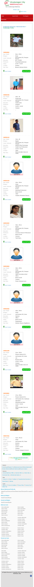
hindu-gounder (4, 510)
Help (10, 479)
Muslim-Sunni (20, 532)
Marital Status (18, 491)
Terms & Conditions (12, 485)
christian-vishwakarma (6, 535)
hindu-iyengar (4, 511)
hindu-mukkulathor (21, 508)
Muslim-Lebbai (21, 529)
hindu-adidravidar (5, 507)
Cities (14, 491)
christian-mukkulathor (22, 523)
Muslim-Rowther (21, 531)
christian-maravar (21, 520)
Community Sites (6, 475)
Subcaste (10, 491)
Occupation (29, 491)
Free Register (25, 16)
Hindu (2, 497)
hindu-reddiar (4, 519)
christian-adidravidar (22, 517)
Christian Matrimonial (6, 468)
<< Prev (11, 458)
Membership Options (15, 475)
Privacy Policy (21, 485)
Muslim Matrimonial (15, 468)
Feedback (14, 479)
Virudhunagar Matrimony (9, 26)
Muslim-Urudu (21, 535)
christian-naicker (5, 527)
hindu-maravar (4, 515)
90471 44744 (23, 11)
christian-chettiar (21, 519)
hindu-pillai (3, 517)
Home (3, 16)
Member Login (16, 9)
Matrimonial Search (19, 467)
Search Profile (15, 16)
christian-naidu (4, 529)
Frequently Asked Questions (24, 479)
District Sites (3, 19)
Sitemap (11, 481)
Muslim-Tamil (20, 534)
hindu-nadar (20, 511)
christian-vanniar (5, 532)
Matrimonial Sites (21, 26)
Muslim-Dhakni (21, 527)
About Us (5, 485)
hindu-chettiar (4, 508)
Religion (2, 491)
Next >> (20, 459)
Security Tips (28, 485)
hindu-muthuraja (21, 510)
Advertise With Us (19, 472)
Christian (6, 497)
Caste (6, 491)
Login (6, 467)
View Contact (7, 71)
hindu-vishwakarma (5, 525)
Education (24, 491)
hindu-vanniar (4, 522)
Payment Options (23, 468)
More (2, 493)
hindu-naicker (20, 513)
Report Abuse (5, 481)
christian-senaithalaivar (6, 531)
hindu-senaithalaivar (5, 520)
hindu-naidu (20, 515)
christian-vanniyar (5, 534)
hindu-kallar (3, 513)
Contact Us (5, 479)
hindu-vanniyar (4, 523)
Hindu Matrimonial (27, 467)
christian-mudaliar (21, 522)
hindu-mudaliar (21, 507)
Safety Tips (4, 486)
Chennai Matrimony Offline (8, 472)
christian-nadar (21, 525)
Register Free (11, 467)
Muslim (9, 497)
